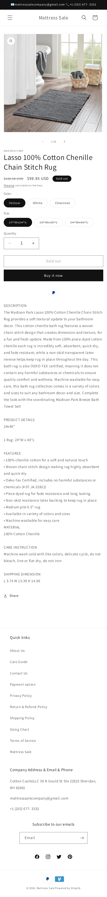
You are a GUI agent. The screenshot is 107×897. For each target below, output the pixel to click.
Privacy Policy (21, 695)
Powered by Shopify (68, 888)
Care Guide (19, 662)
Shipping (9, 185)
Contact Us (19, 673)
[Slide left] (42, 141)
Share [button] (14, 595)
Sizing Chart (19, 729)
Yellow (17, 203)
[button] (9, 17)
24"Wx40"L (82, 223)
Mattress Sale (21, 752)
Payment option (23, 684)
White (40, 203)
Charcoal (65, 203)
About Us (17, 650)
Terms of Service (23, 740)
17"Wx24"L (20, 223)
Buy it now (53, 275)
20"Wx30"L (51, 223)
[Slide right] (64, 141)
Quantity (10, 233)
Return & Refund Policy (28, 707)
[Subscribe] (81, 838)
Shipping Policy (22, 718)
